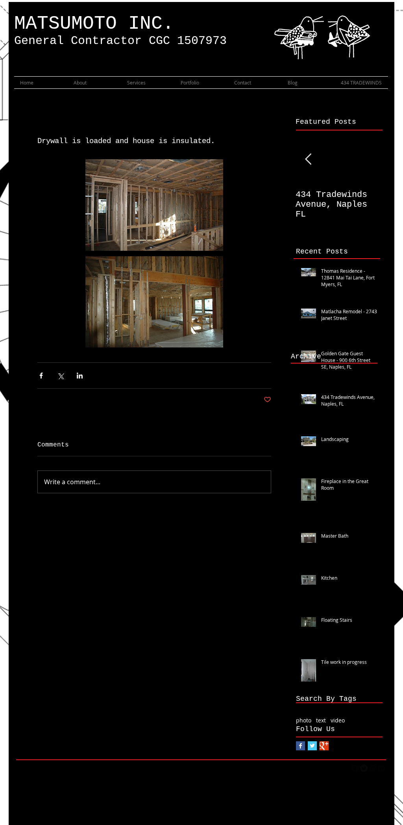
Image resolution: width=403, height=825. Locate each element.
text (321, 720)
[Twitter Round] (364, 768)
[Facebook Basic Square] (300, 745)
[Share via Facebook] (41, 375)
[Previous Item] (308, 159)
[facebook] (355, 768)
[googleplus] (372, 768)
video (338, 720)
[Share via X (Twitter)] (60, 375)
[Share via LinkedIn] (79, 375)
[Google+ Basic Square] (324, 745)
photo (303, 720)
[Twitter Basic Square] (312, 745)
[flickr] (381, 768)
